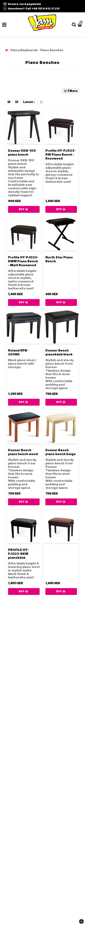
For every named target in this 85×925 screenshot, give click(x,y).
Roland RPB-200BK (18, 352)
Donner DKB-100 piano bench (22, 152)
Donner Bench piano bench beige (60, 452)
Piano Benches (51, 50)
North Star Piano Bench (59, 259)
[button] (80, 25)
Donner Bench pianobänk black (58, 352)
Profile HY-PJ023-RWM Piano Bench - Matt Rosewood (23, 261)
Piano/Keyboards (24, 50)
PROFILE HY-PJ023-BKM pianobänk (18, 554)
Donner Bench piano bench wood (23, 452)
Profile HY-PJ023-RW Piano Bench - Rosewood (60, 154)
